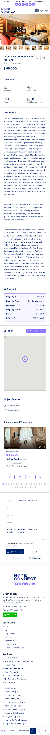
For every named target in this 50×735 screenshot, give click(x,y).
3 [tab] (9, 484)
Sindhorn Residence (13, 675)
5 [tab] (14, 484)
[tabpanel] (25, 454)
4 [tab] (11, 484)
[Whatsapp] (33, 4)
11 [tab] (29, 484)
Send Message (16, 552)
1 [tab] (3, 484)
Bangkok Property (12, 716)
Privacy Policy (10, 644)
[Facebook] (23, 4)
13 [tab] (34, 484)
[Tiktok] (19, 4)
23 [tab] (25, 487)
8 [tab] (21, 484)
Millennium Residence (13, 668)
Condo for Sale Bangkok (14, 706)
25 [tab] (30, 487)
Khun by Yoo (9, 665)
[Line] (30, 4)
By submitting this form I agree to (20, 544)
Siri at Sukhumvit (16, 459)
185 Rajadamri (10, 658)
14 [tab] (37, 484)
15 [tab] (39, 484)
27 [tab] (35, 487)
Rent (6, 626)
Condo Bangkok (11, 692)
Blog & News (9, 633)
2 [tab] (6, 484)
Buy (6, 630)
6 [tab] (16, 484)
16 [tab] (42, 484)
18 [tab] (47, 484)
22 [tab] (23, 487)
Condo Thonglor (11, 699)
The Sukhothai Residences (15, 679)
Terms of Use (13, 546)
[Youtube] (16, 4)
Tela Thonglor (10, 682)
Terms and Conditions (14, 648)
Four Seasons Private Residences (18, 661)
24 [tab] (28, 487)
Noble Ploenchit (11, 672)
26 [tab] (33, 487)
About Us (8, 637)
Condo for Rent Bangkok (15, 702)
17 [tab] (44, 484)
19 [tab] (15, 487)
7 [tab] (19, 484)
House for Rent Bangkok (14, 709)
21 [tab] (20, 487)
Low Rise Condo (11, 688)
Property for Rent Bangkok (15, 720)
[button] (25, 359)
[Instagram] (26, 4)
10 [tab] (26, 484)
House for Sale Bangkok (14, 713)
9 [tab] (24, 484)
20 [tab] (18, 487)
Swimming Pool (13, 406)
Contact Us (9, 641)
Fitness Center (13, 410)
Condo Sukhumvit (12, 695)
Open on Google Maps (37, 331)
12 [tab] (31, 484)
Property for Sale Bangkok (15, 723)
